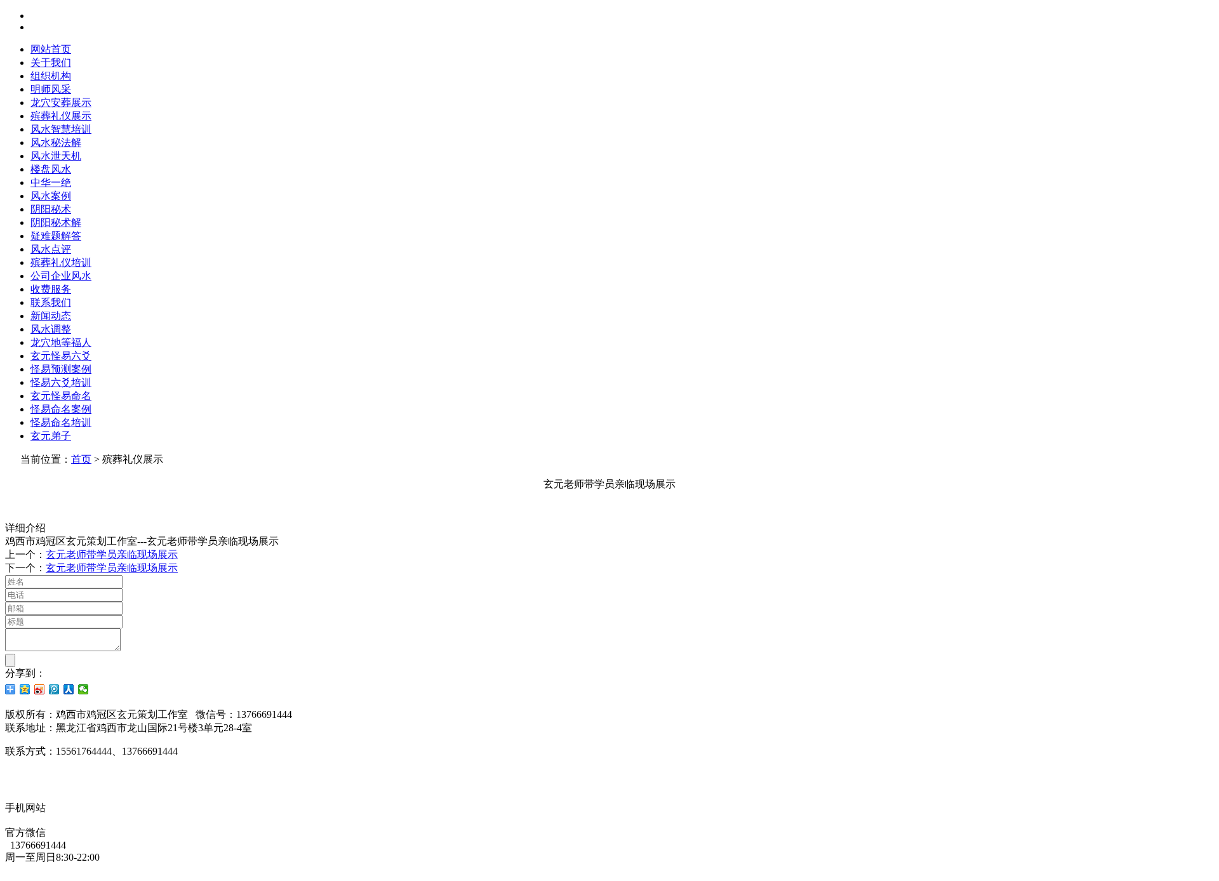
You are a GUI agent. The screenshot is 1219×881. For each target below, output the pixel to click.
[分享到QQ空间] (25, 689)
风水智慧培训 (60, 129)
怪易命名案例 (60, 409)
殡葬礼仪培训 (60, 262)
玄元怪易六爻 (60, 355)
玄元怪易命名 (60, 395)
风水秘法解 (55, 142)
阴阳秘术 (50, 209)
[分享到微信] (83, 689)
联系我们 (50, 302)
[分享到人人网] (68, 689)
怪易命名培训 (60, 422)
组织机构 (50, 75)
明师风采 (50, 89)
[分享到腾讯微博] (54, 689)
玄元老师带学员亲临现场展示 (112, 554)
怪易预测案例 (60, 369)
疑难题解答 (55, 235)
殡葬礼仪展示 (60, 115)
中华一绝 (50, 182)
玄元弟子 (50, 435)
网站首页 (50, 49)
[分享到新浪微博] (39, 689)
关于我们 (50, 62)
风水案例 (50, 195)
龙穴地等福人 (60, 342)
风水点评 (50, 249)
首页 (81, 459)
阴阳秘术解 (55, 222)
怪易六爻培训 (60, 382)
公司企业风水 (60, 275)
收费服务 (50, 289)
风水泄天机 (55, 155)
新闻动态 (50, 315)
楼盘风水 (50, 169)
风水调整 (50, 329)
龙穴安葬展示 (60, 102)
